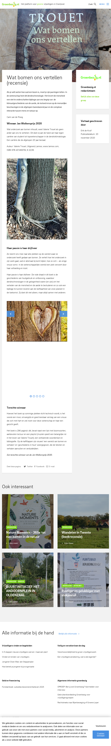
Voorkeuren (101, 726)
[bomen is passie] (37, 198)
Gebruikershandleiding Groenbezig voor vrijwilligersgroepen (74, 696)
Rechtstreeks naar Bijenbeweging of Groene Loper (78, 702)
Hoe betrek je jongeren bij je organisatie (18, 666)
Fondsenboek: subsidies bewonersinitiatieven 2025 (23, 687)
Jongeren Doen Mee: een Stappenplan (18, 661)
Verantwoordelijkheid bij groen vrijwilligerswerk (77, 652)
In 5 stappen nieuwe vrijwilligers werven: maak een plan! (25, 652)
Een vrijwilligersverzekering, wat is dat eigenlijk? (77, 656)
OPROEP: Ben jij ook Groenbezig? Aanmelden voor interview (78, 688)
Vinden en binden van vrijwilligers (15, 656)
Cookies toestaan (101, 734)
